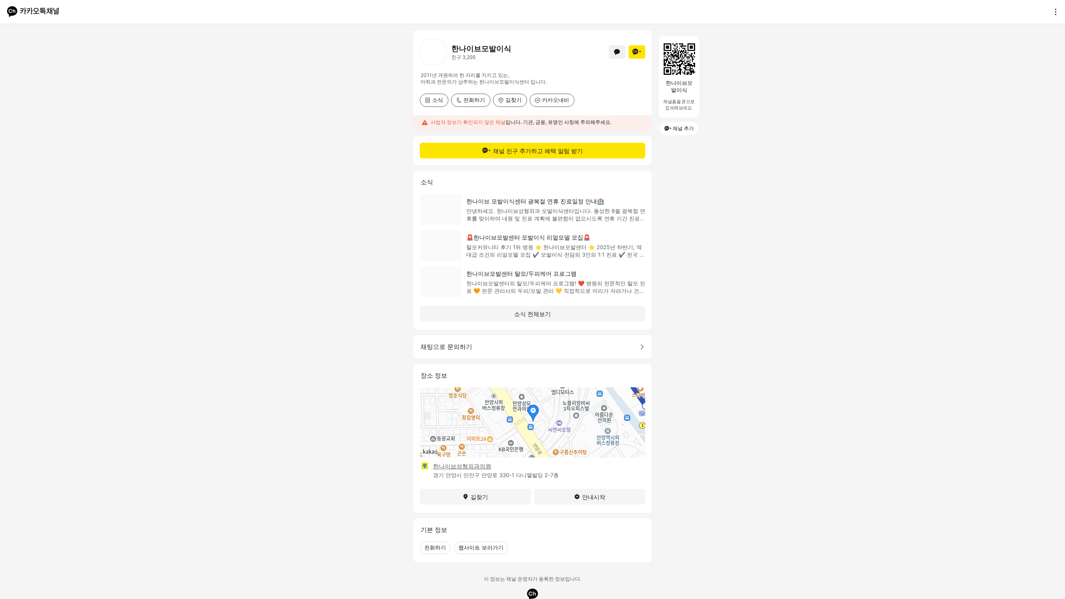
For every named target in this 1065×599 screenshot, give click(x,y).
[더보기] (1053, 12)
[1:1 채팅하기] (617, 52)
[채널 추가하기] (637, 52)
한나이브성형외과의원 (462, 466)
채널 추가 (683, 128)
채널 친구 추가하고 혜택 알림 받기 (538, 150)
